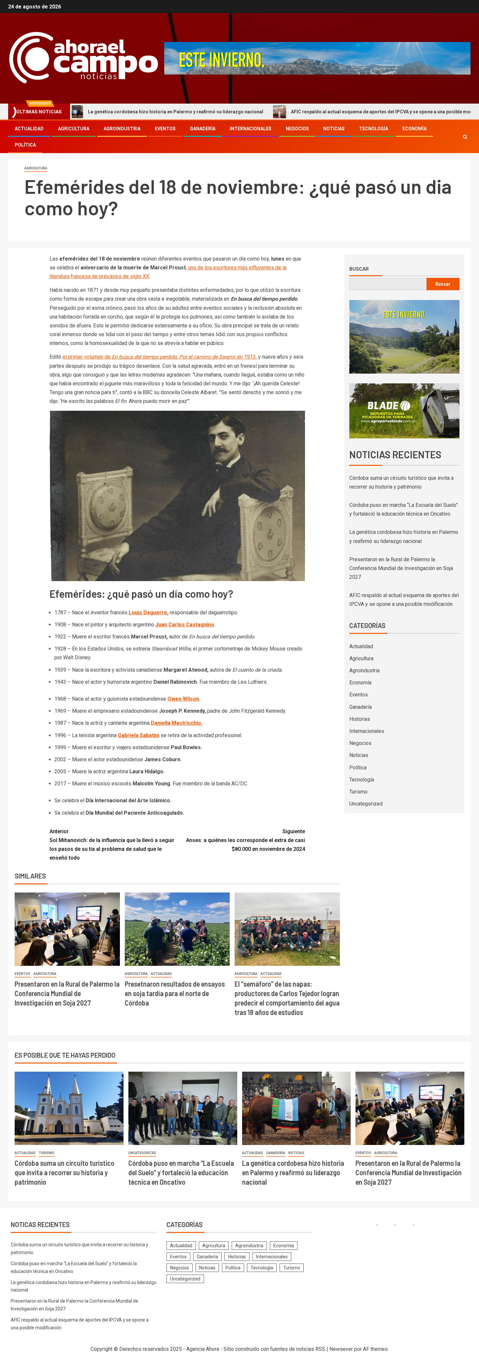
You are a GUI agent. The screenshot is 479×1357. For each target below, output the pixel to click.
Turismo (358, 792)
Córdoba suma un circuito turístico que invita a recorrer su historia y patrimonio (64, 1172)
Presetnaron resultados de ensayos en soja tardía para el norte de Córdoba (175, 993)
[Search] (465, 137)
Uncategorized (366, 804)
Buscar (359, 269)
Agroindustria (122, 128)
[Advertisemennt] (317, 58)
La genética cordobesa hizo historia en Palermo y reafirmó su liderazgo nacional (123, 111)
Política (25, 145)
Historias (359, 719)
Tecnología (373, 128)
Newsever (341, 1349)
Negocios (297, 128)
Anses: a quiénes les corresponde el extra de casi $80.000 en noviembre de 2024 (245, 840)
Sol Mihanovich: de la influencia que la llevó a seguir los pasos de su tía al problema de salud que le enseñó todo (112, 844)
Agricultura (73, 128)
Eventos (165, 128)
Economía (414, 128)
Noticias (334, 128)
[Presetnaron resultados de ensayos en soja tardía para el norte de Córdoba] (177, 929)
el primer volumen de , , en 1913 (159, 357)
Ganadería (202, 128)
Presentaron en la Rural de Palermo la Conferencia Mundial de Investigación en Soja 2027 (67, 993)
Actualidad (29, 128)
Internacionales (250, 128)
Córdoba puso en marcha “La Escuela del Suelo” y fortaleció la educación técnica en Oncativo (181, 1172)
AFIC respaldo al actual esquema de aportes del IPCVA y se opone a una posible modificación (339, 111)
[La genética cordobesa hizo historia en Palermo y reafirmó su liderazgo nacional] (296, 1108)
